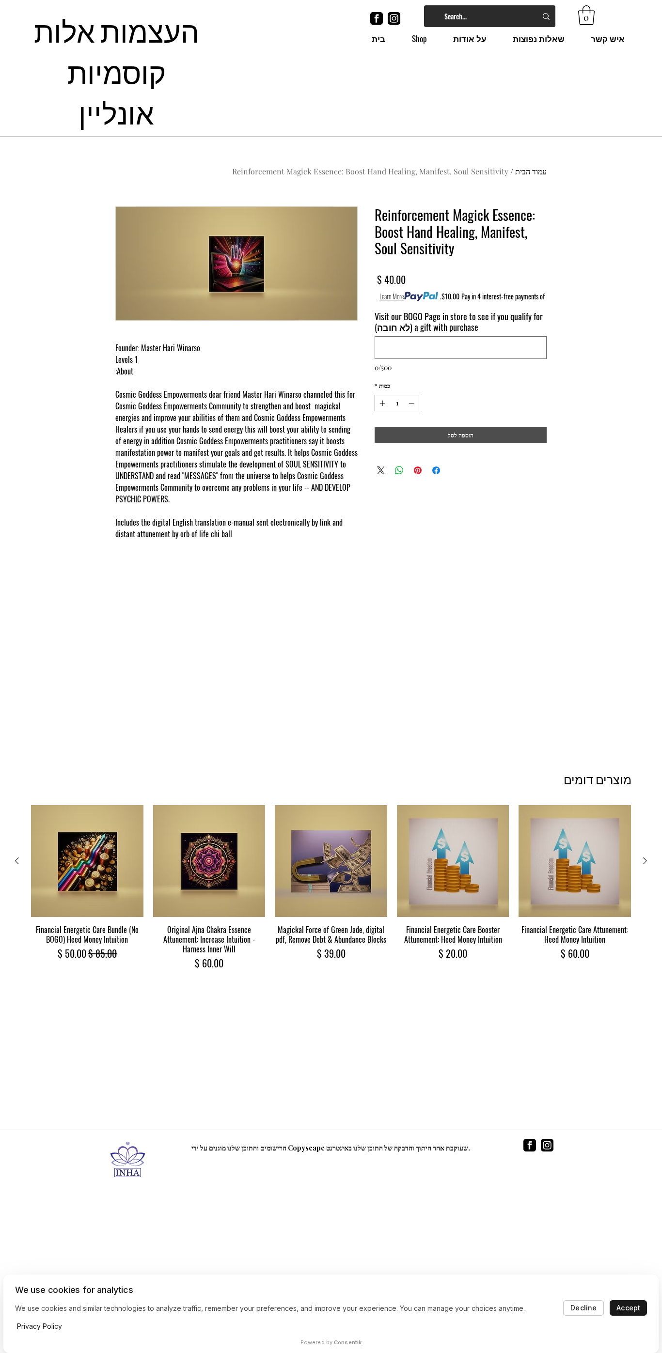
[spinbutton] (397, 403)
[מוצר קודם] (645, 861)
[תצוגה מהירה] (575, 861)
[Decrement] (412, 403)
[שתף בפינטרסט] (418, 470)
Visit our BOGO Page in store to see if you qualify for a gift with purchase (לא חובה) (459, 321)
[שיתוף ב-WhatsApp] (399, 470)
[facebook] (376, 18)
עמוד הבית (531, 171)
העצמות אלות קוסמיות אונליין (116, 70)
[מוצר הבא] (17, 861)
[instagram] (394, 18)
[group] (331, 888)
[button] (586, 15)
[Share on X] (381, 470)
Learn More (391, 296)
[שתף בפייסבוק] (436, 470)
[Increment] (381, 403)
